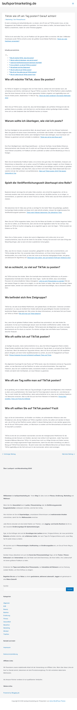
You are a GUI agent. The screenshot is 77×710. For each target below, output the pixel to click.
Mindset (6, 631)
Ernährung (6, 615)
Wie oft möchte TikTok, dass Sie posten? (22, 58)
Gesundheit (7, 622)
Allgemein (6, 603)
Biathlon (6, 612)
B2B (4, 606)
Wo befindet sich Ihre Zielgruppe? (20, 67)
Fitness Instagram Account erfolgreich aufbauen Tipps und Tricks (30, 355)
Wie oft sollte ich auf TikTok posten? (20, 70)
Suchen (5, 586)
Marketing (9, 19)
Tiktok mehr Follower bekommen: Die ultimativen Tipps (44, 212)
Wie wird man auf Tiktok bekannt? (30, 313)
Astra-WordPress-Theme (57, 701)
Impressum (7, 647)
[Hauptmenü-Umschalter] (73, 3)
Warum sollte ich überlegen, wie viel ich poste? (24, 60)
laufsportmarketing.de (19, 3)
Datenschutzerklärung (10, 654)
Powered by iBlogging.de (11, 693)
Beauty (5, 609)
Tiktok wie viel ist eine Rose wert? (51, 137)
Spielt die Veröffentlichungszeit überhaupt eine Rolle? (26, 62)
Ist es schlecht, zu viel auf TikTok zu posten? (23, 65)
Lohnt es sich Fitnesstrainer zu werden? (52, 281)
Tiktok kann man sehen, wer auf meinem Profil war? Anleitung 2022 (49, 257)
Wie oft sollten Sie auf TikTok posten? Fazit (22, 74)
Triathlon (6, 634)
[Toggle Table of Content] (6, 55)
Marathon (6, 625)
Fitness (5, 618)
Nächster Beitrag (68, 454)
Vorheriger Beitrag (9, 454)
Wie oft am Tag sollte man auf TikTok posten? (23, 72)
